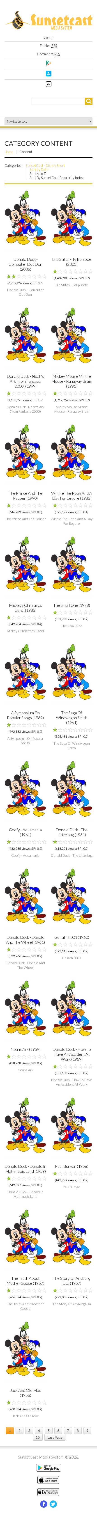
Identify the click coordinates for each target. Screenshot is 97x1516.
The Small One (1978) (71, 605)
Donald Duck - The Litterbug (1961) (72, 832)
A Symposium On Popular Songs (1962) (25, 715)
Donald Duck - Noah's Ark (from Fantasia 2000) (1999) (25, 381)
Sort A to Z (38, 174)
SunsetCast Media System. (41, 1456)
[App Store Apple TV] (48, 86)
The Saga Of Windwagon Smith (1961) (71, 717)
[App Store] (48, 75)
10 (38, 1437)
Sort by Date (39, 169)
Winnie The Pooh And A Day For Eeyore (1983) (71, 496)
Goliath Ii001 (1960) (71, 937)
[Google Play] (48, 64)
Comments (48, 54)
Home (9, 152)
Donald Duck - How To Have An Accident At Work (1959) (72, 1054)
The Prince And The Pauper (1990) (25, 496)
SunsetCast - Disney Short (45, 165)
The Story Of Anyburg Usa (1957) (71, 1281)
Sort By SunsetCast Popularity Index (56, 178)
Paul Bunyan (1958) (71, 1166)
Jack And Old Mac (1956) (25, 1393)
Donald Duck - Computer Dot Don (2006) (25, 264)
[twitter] (53, 1504)
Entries (48, 46)
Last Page (54, 1437)
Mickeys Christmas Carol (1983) (25, 608)
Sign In (48, 37)
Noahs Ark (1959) (25, 1049)
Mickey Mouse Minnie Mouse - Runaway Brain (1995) (71, 381)
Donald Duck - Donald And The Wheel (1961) (25, 940)
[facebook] (43, 1504)
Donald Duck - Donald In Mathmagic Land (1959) (25, 1169)
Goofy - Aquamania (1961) (25, 832)
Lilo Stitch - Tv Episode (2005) (71, 262)
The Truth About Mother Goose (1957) (25, 1281)
